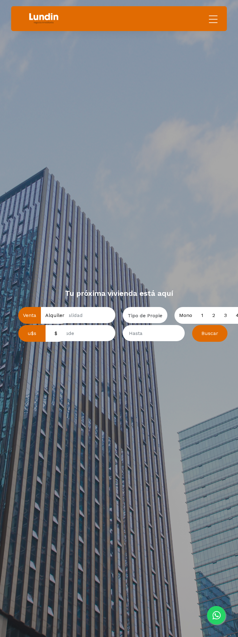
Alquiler (54, 315)
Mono (185, 315)
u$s (32, 333)
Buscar (209, 333)
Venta (29, 315)
